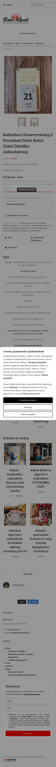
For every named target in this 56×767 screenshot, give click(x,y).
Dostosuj (28, 407)
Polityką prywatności (30, 393)
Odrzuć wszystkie (28, 414)
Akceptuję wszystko (28, 400)
